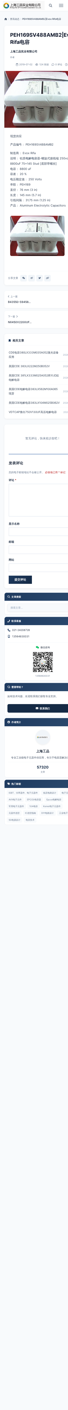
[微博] (31, 278)
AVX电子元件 (15, 799)
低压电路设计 (49, 792)
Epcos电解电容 (53, 799)
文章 (43, 771)
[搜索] (50, 5)
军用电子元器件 (16, 806)
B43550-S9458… (19, 302)
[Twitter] (39, 278)
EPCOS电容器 (34, 799)
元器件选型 (14, 813)
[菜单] (61, 5)
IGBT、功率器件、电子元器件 (23, 792)
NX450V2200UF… (20, 322)
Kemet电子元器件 (52, 806)
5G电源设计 (14, 820)
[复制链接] (47, 278)
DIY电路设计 (47, 813)
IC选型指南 (30, 813)
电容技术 (30, 820)
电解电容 (31, 158)
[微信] (23, 278)
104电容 (33, 806)
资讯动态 (14, 18)
